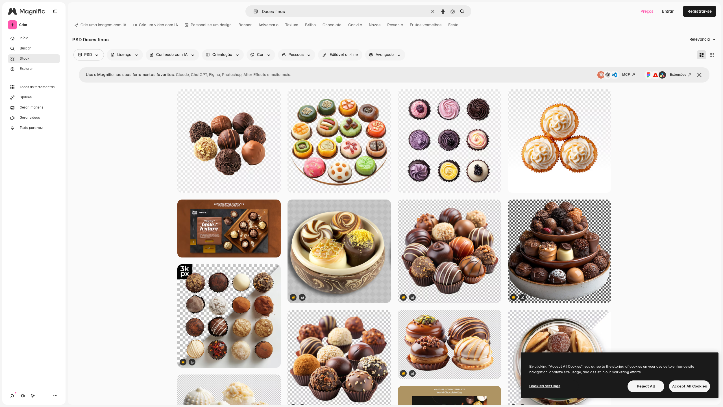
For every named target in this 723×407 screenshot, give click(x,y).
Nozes (374, 24)
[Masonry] (701, 54)
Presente (395, 24)
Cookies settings (544, 386)
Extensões (678, 74)
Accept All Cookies (689, 386)
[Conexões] (12, 395)
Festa (453, 24)
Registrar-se (699, 11)
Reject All (646, 386)
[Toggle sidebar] (55, 11)
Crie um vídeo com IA (158, 24)
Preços (647, 11)
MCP (626, 74)
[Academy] (22, 395)
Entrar (668, 11)
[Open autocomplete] (253, 11)
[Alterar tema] (32, 395)
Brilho (310, 24)
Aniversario (268, 24)
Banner (245, 24)
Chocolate (332, 24)
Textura (291, 24)
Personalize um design (211, 24)
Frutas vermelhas (425, 24)
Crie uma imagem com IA (103, 24)
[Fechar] (699, 75)
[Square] (711, 54)
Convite (355, 24)
